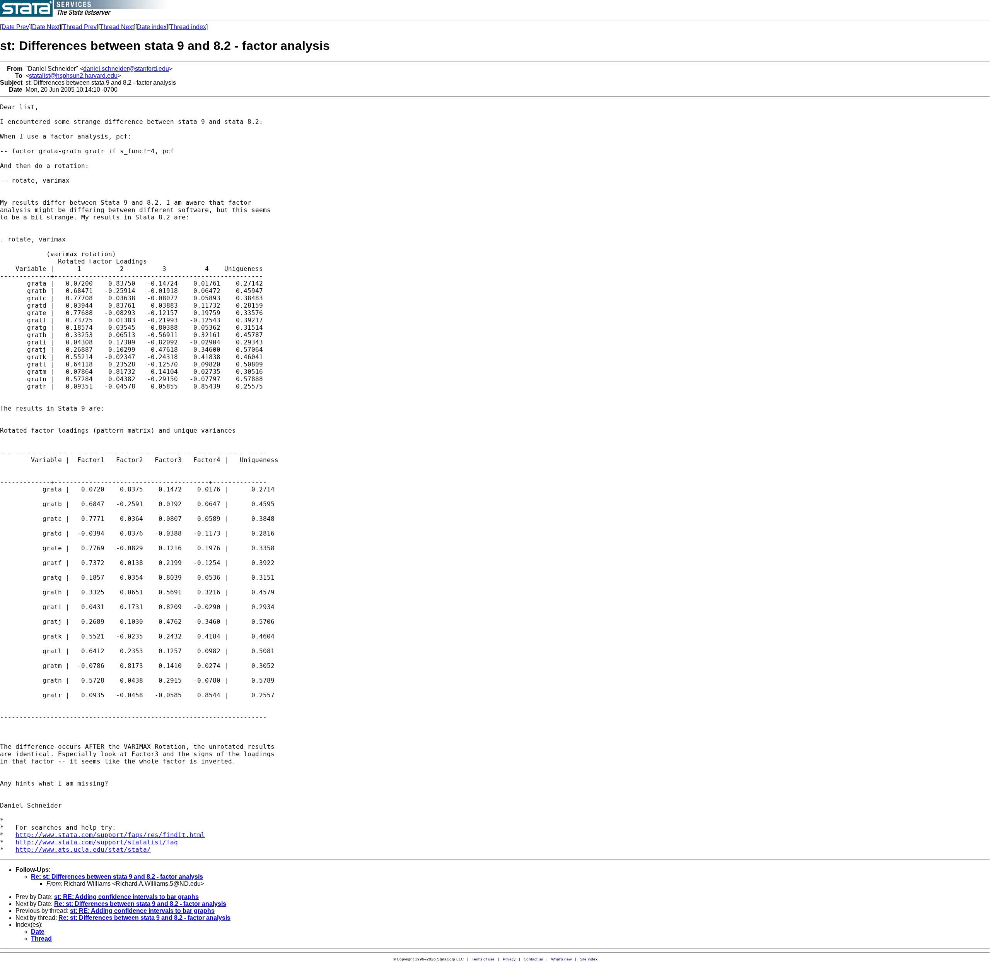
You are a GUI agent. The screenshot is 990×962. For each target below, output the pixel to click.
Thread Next (117, 27)
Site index (588, 959)
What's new (561, 959)
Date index (152, 27)
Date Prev (15, 27)
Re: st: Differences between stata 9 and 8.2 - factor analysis (117, 876)
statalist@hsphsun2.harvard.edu (73, 75)
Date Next (46, 27)
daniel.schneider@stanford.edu (126, 68)
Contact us (533, 959)
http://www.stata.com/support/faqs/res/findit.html (110, 835)
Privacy (509, 959)
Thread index (188, 27)
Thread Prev (80, 27)
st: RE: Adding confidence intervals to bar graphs (126, 897)
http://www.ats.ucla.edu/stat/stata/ (83, 849)
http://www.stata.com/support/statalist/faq (96, 842)
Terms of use (483, 959)
